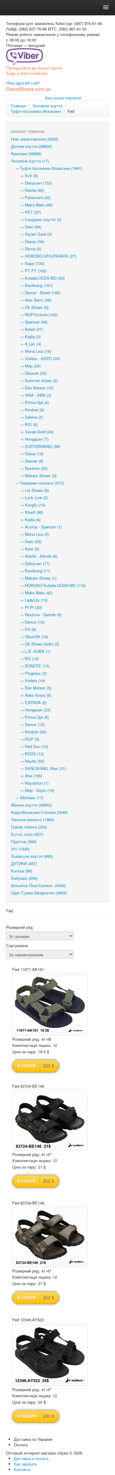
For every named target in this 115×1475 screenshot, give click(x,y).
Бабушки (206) (24, 878)
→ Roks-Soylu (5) (31, 695)
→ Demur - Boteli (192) (35, 292)
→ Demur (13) (27, 622)
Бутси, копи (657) (27, 834)
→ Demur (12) (27, 724)
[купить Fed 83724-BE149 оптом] (49, 1236)
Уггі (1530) (20, 849)
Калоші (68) (21, 871)
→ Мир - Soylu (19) (32, 790)
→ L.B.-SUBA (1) (30, 651)
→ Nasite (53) (27, 761)
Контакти (22, 1469)
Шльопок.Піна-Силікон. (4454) (38, 885)
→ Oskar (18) (27, 453)
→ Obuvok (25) (29, 373)
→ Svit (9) (24, 175)
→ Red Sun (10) (29, 746)
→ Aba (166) (26, 776)
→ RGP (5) (25, 739)
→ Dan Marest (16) (32, 388)
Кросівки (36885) (26, 153)
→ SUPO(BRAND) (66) (35, 446)
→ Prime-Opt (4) (30, 402)
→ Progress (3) (29, 673)
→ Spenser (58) (29, 322)
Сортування (17, 945)
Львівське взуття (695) (32, 856)
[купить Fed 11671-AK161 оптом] (49, 1003)
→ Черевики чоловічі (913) (37, 483)
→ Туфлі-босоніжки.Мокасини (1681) (46, 168)
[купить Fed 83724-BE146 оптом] (49, 1119)
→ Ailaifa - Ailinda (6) (34, 556)
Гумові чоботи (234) (29, 827)
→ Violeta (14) (28, 680)
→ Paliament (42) (31, 197)
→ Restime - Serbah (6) (36, 615)
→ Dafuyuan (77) (30, 563)
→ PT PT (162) (29, 271)
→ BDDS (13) (27, 754)
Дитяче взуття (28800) (31, 146)
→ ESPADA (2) (29, 702)
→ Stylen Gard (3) (31, 234)
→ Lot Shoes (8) (30, 490)
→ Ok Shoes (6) (29, 307)
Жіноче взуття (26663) (31, 805)
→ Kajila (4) (25, 519)
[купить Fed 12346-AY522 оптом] (49, 1354)
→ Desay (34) (27, 241)
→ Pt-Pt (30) (26, 607)
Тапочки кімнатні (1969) (32, 819)
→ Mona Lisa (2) (30, 534)
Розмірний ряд (19, 927)
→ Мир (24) (25, 366)
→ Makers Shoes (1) (33, 578)
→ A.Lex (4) (26, 344)
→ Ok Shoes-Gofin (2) (35, 644)
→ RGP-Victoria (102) (34, 314)
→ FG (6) (23, 629)
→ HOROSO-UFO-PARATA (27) (43, 256)
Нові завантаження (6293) (34, 139)
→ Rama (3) (26, 249)
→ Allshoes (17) (27, 797)
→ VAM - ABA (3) (31, 395)
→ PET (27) (26, 212)
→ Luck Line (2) (29, 497)
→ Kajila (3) (25, 336)
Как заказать (25, 1464)
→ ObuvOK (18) (29, 636)
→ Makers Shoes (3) (33, 475)
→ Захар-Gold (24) (32, 432)
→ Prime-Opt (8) (30, 717)
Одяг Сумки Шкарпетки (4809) (39, 893)
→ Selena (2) (27, 417)
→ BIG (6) (24, 424)
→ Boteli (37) (27, 329)
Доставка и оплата (31, 1458)
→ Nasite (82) (27, 190)
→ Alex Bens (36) (31, 300)
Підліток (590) (23, 841)
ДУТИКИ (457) (24, 863)
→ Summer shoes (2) (34, 380)
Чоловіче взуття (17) (30, 161)
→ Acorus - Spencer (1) (36, 527)
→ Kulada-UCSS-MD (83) (38, 278)
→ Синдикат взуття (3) (36, 219)
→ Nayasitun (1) (29, 783)
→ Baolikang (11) (30, 571)
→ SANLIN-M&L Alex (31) (38, 768)
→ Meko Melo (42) (31, 593)
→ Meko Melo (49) (31, 205)
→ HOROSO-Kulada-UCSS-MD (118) (48, 585)
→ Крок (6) (25, 549)
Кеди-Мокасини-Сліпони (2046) (39, 812)
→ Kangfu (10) (28, 505)
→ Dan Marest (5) (31, 688)
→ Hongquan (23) (31, 710)
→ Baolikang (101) (31, 285)
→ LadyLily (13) (29, 600)
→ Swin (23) (26, 541)
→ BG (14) (25, 658)
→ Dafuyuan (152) (31, 183)
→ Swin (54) (26, 227)
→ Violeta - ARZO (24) (35, 358)
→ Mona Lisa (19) (31, 351)
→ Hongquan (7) (29, 439)
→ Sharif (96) (27, 512)
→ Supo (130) (27, 263)
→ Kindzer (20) (28, 732)
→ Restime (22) (29, 468)
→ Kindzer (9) (27, 410)
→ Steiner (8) (27, 461)
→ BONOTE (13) (30, 666)
